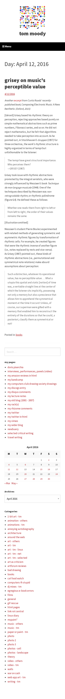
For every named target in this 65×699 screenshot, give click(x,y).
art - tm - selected (17, 557)
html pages (14, 607)
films (10, 595)
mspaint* (13, 619)
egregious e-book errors (21, 590)
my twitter (13, 412)
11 (9, 469)
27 (25, 479)
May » (14, 483)
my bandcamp (15, 379)
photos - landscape (18, 652)
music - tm (13, 628)
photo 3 (12, 644)
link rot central (16, 611)
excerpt (17, 100)
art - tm (12, 545)
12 (17, 469)
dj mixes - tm (14, 586)
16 (49, 469)
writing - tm (14, 681)
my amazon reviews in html (22, 375)
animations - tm (16, 524)
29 (41, 479)
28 (34, 479)
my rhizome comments (20, 408)
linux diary (13, 615)
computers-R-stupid (19, 582)
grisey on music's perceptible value (25, 83)
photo (11, 636)
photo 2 (12, 640)
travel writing (15, 437)
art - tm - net (14, 553)
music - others (15, 623)
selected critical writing (20, 433)
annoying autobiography (21, 529)
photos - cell (14, 648)
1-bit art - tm (14, 516)
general (12, 599)
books (19, 334)
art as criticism (15, 562)
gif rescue (13, 603)
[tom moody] (32, 17)
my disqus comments (19, 392)
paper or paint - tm (18, 632)
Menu (8, 46)
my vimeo (13, 421)
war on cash (14, 673)
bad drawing (14, 570)
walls (10, 669)
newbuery (13, 429)
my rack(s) (13, 404)
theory (11, 656)
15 (41, 469)
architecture (14, 533)
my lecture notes (17, 396)
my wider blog (15, 425)
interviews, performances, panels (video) (30, 371)
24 (56, 474)
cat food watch (16, 578)
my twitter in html (17, 416)
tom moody (32, 33)
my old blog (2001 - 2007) (21, 400)
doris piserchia (15, 367)
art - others (14, 541)
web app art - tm (17, 677)
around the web (16, 537)
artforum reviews (17, 566)
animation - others (17, 520)
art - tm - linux (15, 549)
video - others (15, 661)
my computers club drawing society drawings (32, 383)
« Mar (7, 483)
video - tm (13, 665)
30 (49, 479)
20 (25, 474)
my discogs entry (17, 388)
